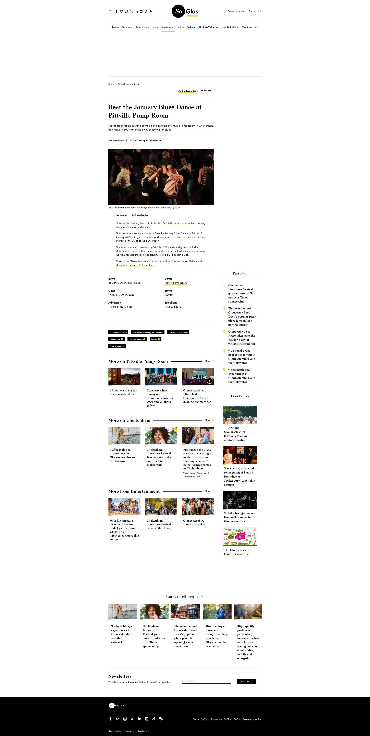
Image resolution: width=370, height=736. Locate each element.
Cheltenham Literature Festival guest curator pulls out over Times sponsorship (159, 457)
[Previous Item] (197, 597)
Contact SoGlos (200, 719)
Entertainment (168, 27)
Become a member (237, 11)
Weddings (247, 27)
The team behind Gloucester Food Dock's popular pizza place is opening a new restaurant (242, 316)
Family (155, 27)
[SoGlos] (185, 11)
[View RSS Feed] (151, 11)
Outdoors (191, 27)
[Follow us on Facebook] (116, 11)
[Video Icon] (209, 381)
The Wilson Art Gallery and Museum (147, 332)
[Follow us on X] (131, 11)
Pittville (154, 339)
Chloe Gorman (118, 140)
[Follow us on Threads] (121, 11)
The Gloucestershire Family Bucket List (237, 552)
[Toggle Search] (260, 11)
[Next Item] (202, 597)
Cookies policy (114, 731)
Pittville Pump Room (176, 223)
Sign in (252, 11)
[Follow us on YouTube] (141, 11)
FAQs (237, 719)
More (207, 361)
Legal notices (143, 731)
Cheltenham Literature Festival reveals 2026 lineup (159, 524)
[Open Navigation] (110, 11)
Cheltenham (115, 339)
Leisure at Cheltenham (141, 264)
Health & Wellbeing (208, 27)
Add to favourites (187, 91)
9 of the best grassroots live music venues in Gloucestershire (239, 517)
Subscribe (245, 681)
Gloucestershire (136, 339)
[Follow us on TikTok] (146, 11)
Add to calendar (140, 215)
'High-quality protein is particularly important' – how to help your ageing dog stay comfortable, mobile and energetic (248, 642)
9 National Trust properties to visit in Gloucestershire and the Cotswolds (241, 356)
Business (115, 27)
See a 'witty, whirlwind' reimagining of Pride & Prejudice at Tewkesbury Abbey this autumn (239, 476)
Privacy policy (129, 731)
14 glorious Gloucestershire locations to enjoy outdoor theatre (235, 433)
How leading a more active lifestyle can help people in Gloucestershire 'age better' (217, 636)
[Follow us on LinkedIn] (136, 11)
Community (127, 27)
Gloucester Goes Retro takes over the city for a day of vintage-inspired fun (241, 337)
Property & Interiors (230, 27)
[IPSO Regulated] (119, 705)
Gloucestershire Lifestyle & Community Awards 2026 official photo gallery (160, 398)
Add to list (205, 90)
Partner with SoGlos (221, 719)
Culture (180, 27)
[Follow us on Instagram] (126, 11)
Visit (257, 27)
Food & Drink (142, 27)
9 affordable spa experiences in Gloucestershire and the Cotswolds (241, 375)
